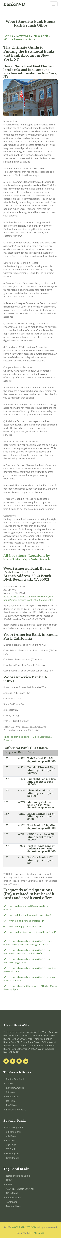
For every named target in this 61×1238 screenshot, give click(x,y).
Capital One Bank (15, 1079)
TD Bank (10, 1149)
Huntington (12, 1153)
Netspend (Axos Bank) (18, 1175)
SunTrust (11, 1144)
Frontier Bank (13, 1206)
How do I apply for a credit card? (26, 926)
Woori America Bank (19, 39)
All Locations (14, 556)
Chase (9, 1083)
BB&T (9, 1184)
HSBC (9, 1180)
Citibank (10, 1092)
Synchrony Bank (14, 1127)
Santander (11, 1201)
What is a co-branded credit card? (26, 920)
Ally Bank (11, 1136)
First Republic (13, 1157)
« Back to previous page (16, 736)
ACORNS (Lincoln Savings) (20, 1188)
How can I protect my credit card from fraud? (32, 932)
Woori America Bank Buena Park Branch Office (30, 24)
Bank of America (15, 1087)
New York (23, 36)
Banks (8, 36)
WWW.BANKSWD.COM (24, 1227)
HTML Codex (37, 1232)
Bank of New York (16, 1109)
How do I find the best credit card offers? (30, 915)
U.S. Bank (11, 1100)
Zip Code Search (36, 559)
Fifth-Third (12, 1193)
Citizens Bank (13, 1131)
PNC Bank (11, 1105)
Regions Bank (13, 1197)
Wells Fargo (12, 1096)
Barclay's (11, 1140)
